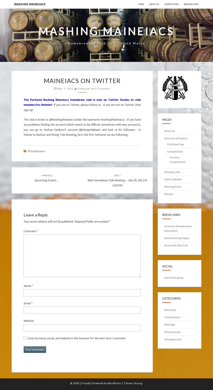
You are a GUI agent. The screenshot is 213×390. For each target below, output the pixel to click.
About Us (154, 4)
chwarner (84, 88)
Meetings (169, 324)
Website (29, 321)
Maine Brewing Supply (176, 238)
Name (28, 286)
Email (28, 303)
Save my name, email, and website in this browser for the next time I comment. (77, 338)
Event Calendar (173, 179)
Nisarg (138, 383)
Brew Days (170, 310)
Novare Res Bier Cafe (176, 245)
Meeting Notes (172, 186)
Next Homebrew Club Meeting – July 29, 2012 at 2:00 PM (117, 180)
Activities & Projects (175, 138)
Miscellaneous (36, 151)
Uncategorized (172, 339)
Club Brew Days (175, 144)
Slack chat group (173, 277)
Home (141, 4)
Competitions (171, 4)
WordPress (114, 383)
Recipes (168, 194)
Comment (31, 231)
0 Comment (102, 88)
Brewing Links (191, 4)
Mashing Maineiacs (30, 4)
